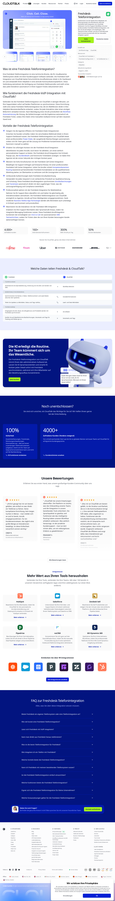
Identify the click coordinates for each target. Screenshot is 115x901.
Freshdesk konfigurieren (86, 59)
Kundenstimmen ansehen (54, 455)
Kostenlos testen (91, 3)
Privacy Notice (41, 869)
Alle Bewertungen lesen (57, 560)
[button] (76, 3)
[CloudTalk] (11, 4)
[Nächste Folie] (70, 56)
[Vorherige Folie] (4, 56)
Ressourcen (52, 3)
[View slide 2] (26, 57)
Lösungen (36, 3)
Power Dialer (27, 139)
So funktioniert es (102, 59)
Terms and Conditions (57, 869)
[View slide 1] (10, 57)
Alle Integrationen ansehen (57, 680)
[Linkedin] (16, 870)
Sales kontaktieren (105, 3)
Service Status (74, 869)
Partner (60, 3)
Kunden (44, 3)
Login (81, 3)
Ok (97, 896)
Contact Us (29, 869)
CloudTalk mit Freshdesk (86, 56)
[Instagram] (13, 870)
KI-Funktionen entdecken (17, 455)
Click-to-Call (35, 215)
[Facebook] (10, 870)
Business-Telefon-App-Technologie (27, 201)
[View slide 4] (59, 57)
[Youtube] (19, 870)
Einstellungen (68, 896)
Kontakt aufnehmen (93, 809)
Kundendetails (24, 156)
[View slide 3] (43, 57)
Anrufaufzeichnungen (63, 181)
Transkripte (14, 184)
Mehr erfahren (19, 617)
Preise (67, 3)
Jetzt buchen (14, 379)
